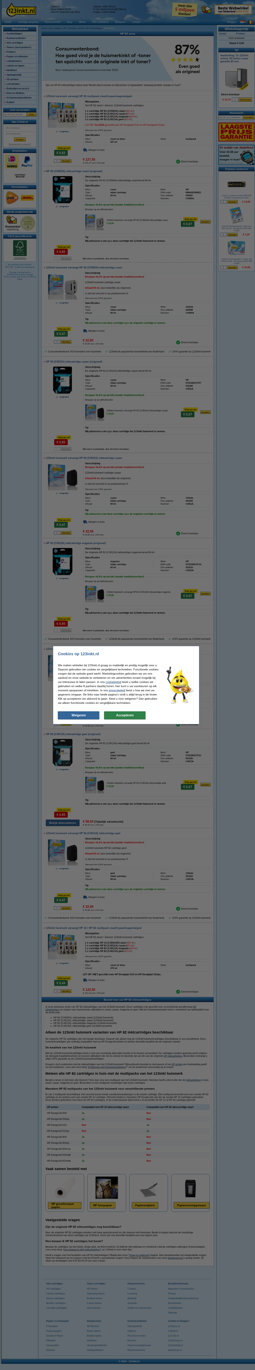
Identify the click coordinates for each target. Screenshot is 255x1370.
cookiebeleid (113, 682)
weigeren (79, 715)
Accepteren (125, 715)
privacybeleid (117, 690)
